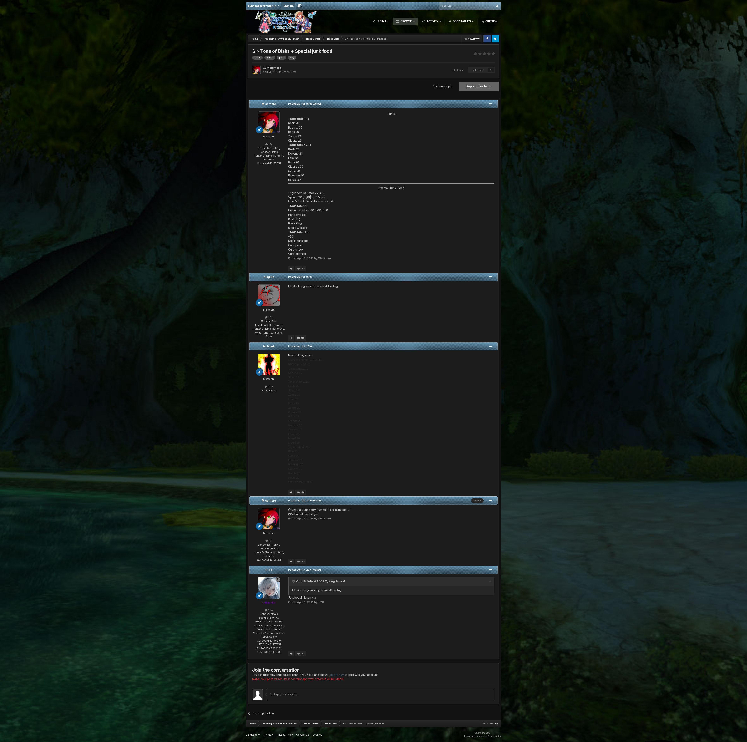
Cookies (317, 734)
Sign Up (288, 5)
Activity (432, 21)
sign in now (337, 674)
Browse (406, 21)
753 (270, 386)
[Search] (497, 6)
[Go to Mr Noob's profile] (269, 364)
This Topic (482, 5)
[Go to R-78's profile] (269, 588)
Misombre (269, 104)
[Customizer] (300, 6)
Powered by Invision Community (482, 736)
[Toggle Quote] (294, 581)
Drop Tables (462, 21)
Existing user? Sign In (263, 5)
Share (459, 69)
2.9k (270, 610)
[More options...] (490, 104)
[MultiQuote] (291, 268)
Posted (300, 103)
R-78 (268, 569)
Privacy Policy (285, 734)
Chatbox (491, 21)
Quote (300, 268)
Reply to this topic (478, 86)
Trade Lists (289, 72)
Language (252, 734)
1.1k (270, 144)
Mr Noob (269, 346)
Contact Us (302, 734)
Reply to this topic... (285, 694)
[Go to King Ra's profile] (269, 295)
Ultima (381, 21)
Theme (267, 734)
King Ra (269, 277)
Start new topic (442, 86)
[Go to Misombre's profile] (256, 70)
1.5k (270, 317)
